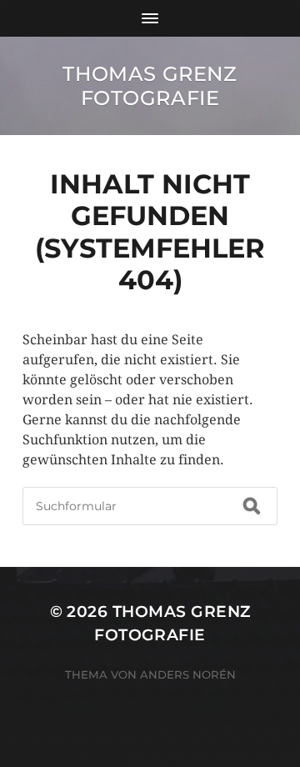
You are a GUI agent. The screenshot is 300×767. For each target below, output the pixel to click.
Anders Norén (188, 674)
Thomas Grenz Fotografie (149, 86)
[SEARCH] (252, 506)
